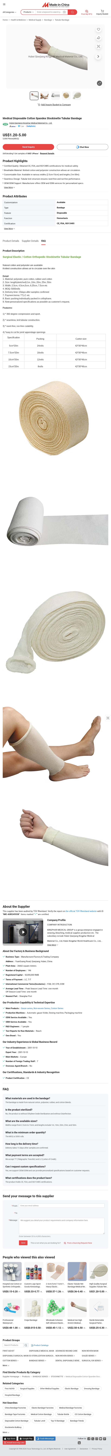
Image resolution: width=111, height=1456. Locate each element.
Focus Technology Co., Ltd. (37, 1449)
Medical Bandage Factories (70, 1407)
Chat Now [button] (84, 147)
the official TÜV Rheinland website (81, 911)
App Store (9, 1438)
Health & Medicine (18, 20)
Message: (14, 1220)
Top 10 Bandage (57, 1420)
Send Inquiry (28, 147)
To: (16, 1213)
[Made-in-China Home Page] (55, 4)
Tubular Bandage (62, 20)
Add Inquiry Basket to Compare (56, 104)
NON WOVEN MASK (90, 1350)
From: (15, 1206)
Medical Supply (35, 20)
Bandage (48, 20)
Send (23, 1242)
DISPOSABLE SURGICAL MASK (16, 1355)
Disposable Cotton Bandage (16, 1420)
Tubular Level (39, 1420)
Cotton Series (57, 1008)
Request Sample (47, 153)
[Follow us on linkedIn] (79, 1442)
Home (5, 20)
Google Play (26, 1438)
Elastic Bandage (71, 1388)
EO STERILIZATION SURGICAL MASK (42, 1355)
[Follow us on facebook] (88, 1438)
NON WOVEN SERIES (64, 1355)
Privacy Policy (97, 1449)
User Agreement (70, 1449)
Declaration (84, 1449)
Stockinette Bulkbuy (13, 1427)
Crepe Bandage (30, 1320)
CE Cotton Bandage (83, 1414)
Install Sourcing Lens (15, 1442)
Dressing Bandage (91, 1388)
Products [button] (27, 12)
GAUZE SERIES (88, 1355)
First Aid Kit (9, 1388)
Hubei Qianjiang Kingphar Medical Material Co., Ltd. (30, 123)
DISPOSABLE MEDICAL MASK (41, 1350)
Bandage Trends (77, 1420)
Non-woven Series (42, 1008)
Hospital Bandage (12, 1395)
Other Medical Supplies (49, 1388)
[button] (4, 4)
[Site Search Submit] (72, 12)
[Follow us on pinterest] (104, 1438)
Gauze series (27, 1008)
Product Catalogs (40, 1345)
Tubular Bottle (63, 1414)
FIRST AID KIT (8, 1350)
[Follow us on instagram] (96, 1438)
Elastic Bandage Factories (42, 1407)
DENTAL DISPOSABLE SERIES (68, 1360)
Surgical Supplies (27, 1388)
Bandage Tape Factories (15, 1414)
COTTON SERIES (10, 1360)
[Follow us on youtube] (100, 1438)
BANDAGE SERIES (36, 1360)
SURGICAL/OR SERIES (91, 1360)
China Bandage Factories (15, 1407)
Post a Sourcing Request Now (78, 1243)
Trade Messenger (45, 1438)
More (5, 1432)
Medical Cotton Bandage (41, 1414)
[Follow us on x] (92, 1438)
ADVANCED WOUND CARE (66, 1350)
